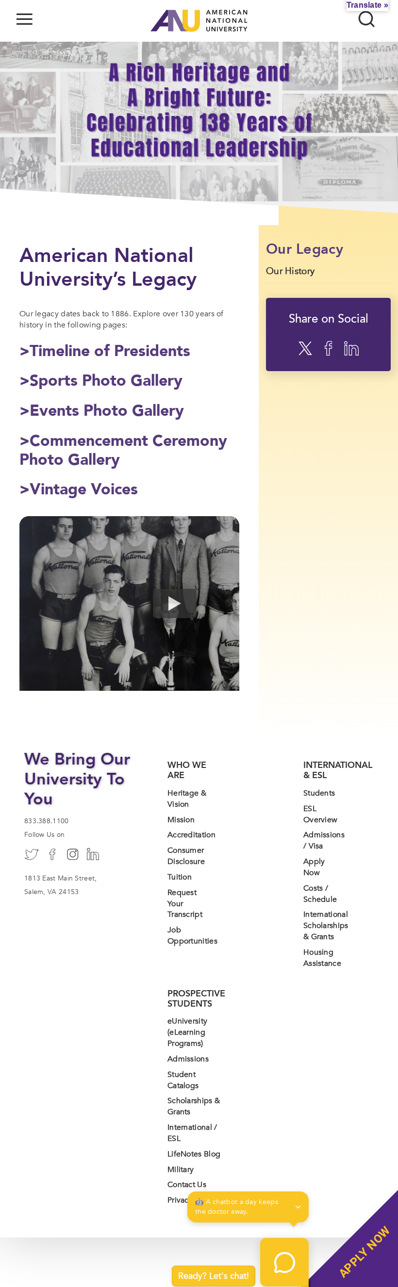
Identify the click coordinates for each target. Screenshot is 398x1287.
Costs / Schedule (320, 894)
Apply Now (314, 867)
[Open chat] (284, 1262)
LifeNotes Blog (193, 1154)
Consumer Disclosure (186, 856)
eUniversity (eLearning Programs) (187, 1032)
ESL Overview (320, 814)
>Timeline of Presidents (104, 351)
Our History (290, 271)
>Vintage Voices (78, 489)
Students (319, 793)
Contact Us (186, 1184)
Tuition (179, 877)
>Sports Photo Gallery (100, 380)
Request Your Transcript (184, 903)
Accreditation (191, 835)
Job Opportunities (192, 935)
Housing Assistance (322, 958)
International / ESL (192, 1133)
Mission (181, 820)
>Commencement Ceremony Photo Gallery (123, 450)
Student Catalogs (183, 1080)
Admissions (188, 1059)
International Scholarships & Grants (325, 925)
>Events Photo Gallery (101, 411)
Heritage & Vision (186, 799)
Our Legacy (304, 249)
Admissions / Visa (324, 840)
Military (180, 1169)
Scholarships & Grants (193, 1106)
